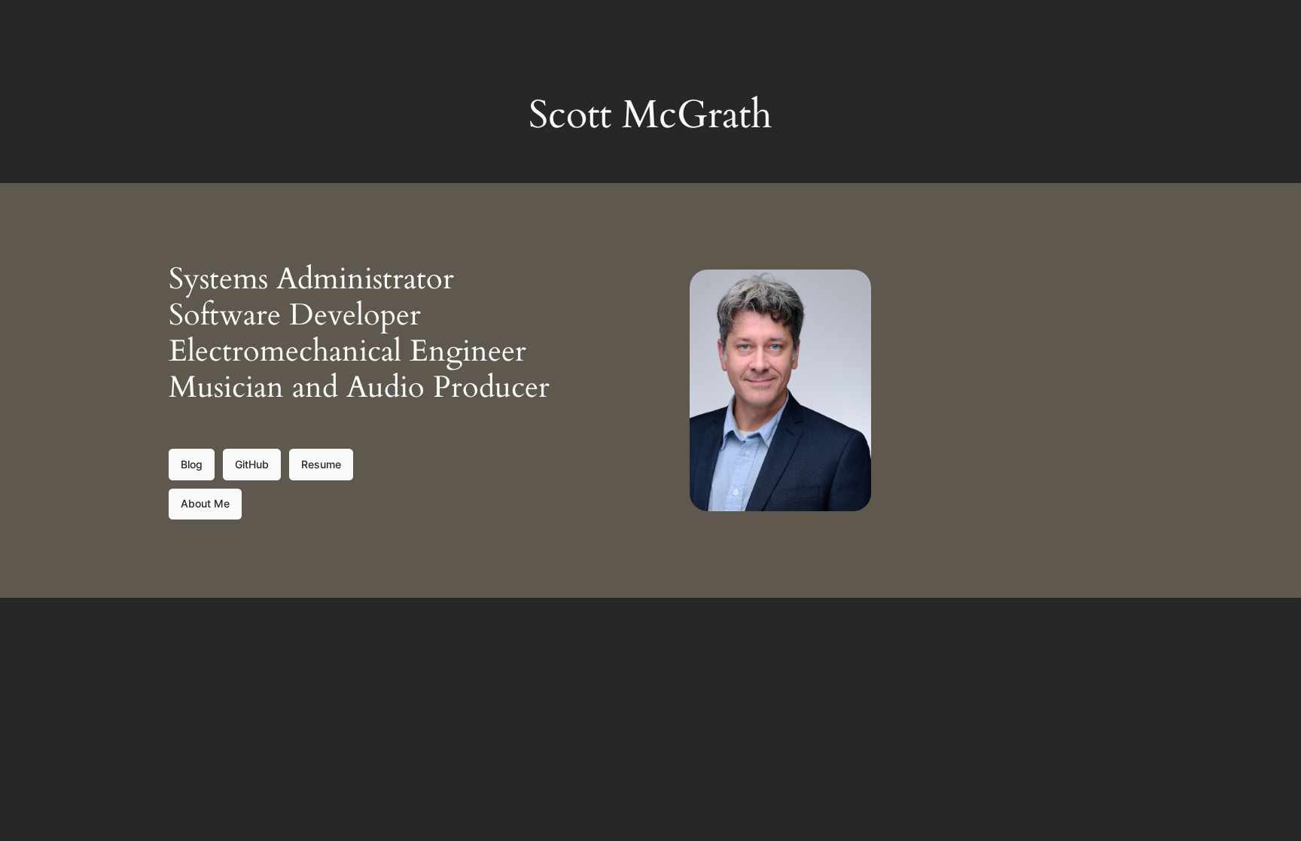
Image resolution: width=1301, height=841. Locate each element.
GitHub (252, 464)
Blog (192, 464)
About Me (205, 503)
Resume (321, 464)
